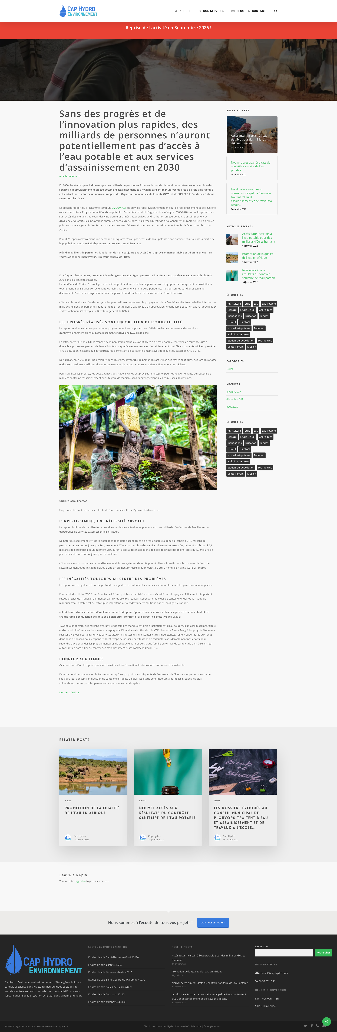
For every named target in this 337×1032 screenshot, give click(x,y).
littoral (232, 322)
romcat (64, 1026)
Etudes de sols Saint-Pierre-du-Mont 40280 (113, 957)
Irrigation (250, 316)
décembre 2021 (235, 399)
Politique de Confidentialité (188, 1026)
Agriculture (234, 303)
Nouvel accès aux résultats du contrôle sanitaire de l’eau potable (210, 983)
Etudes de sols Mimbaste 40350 (106, 1002)
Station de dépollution (241, 340)
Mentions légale (165, 1026)
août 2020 (232, 406)
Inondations (235, 316)
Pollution (259, 328)
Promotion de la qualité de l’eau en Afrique (197, 971)
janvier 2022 (233, 391)
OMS (114, 207)
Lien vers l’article (69, 692)
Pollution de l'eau (238, 334)
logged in (80, 881)
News (229, 368)
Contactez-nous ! (213, 922)
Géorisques (265, 309)
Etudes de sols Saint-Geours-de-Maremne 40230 (116, 979)
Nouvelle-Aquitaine (239, 328)
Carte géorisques (212, 1026)
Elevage (232, 309)
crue (247, 303)
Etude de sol (247, 309)
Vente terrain (236, 346)
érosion (251, 346)
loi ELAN (245, 322)
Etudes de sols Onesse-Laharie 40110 (110, 972)
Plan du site (149, 1026)
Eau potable (269, 303)
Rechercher (262, 946)
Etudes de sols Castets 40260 (105, 964)
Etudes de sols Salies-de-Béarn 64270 (110, 987)
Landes (264, 316)
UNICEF (122, 207)
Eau (256, 303)
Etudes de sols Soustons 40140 (106, 994)
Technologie (265, 340)
